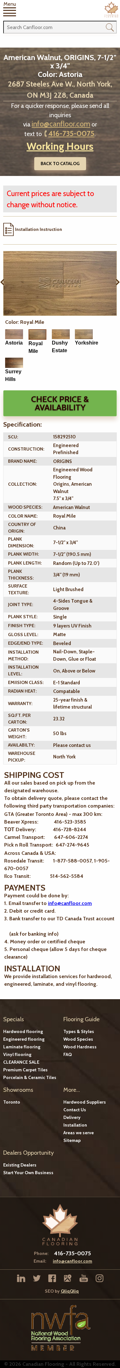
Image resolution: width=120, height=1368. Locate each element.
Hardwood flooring (23, 1031)
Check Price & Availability (60, 403)
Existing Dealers (19, 1165)
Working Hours (60, 146)
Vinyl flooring (17, 1054)
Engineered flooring (23, 1039)
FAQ (67, 1054)
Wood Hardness (80, 1047)
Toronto (11, 1102)
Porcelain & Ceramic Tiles (29, 1077)
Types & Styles (78, 1031)
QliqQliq (70, 1291)
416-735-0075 (71, 133)
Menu (10, 4)
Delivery (72, 1117)
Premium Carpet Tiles (25, 1070)
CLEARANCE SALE (21, 1062)
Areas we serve (78, 1133)
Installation (75, 1125)
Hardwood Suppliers (84, 1102)
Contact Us (74, 1110)
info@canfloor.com (61, 123)
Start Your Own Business (28, 1172)
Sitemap (72, 1140)
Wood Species (78, 1039)
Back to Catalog (60, 163)
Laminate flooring (21, 1047)
